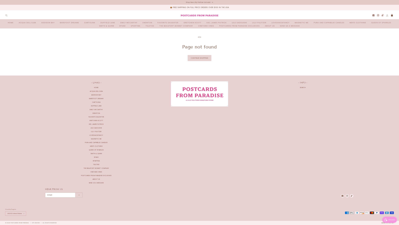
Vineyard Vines (96, 172)
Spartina (96, 161)
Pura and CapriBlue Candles (96, 142)
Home (96, 87)
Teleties (96, 164)
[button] (6, 15)
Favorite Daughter (96, 117)
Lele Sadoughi (96, 128)
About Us (96, 179)
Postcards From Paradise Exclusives (96, 175)
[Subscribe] (78, 195)
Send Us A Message (96, 183)
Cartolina (96, 102)
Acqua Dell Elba (96, 91)
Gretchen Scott (96, 120)
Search (303, 87)
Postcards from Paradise (20, 223)
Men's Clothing (96, 146)
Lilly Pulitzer (96, 132)
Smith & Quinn (96, 153)
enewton (96, 113)
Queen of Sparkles (96, 150)
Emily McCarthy (96, 110)
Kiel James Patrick (96, 124)
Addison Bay (96, 95)
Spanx (96, 157)
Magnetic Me (96, 139)
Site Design (36, 223)
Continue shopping (199, 58)
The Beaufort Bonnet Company (96, 168)
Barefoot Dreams (96, 99)
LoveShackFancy (96, 135)
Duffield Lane (96, 106)
